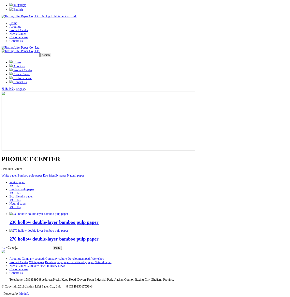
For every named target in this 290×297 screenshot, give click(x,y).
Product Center (18, 30)
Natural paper (75, 175)
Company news (36, 265)
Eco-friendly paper (54, 175)
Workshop (97, 258)
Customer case (18, 37)
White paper (9, 175)
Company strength (33, 258)
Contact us (16, 40)
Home (13, 23)
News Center (17, 33)
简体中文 (19, 5)
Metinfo (24, 293)
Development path (79, 258)
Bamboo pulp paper (30, 175)
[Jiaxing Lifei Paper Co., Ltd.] (21, 51)
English (18, 9)
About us (15, 26)
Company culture (56, 258)
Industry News (56, 265)
